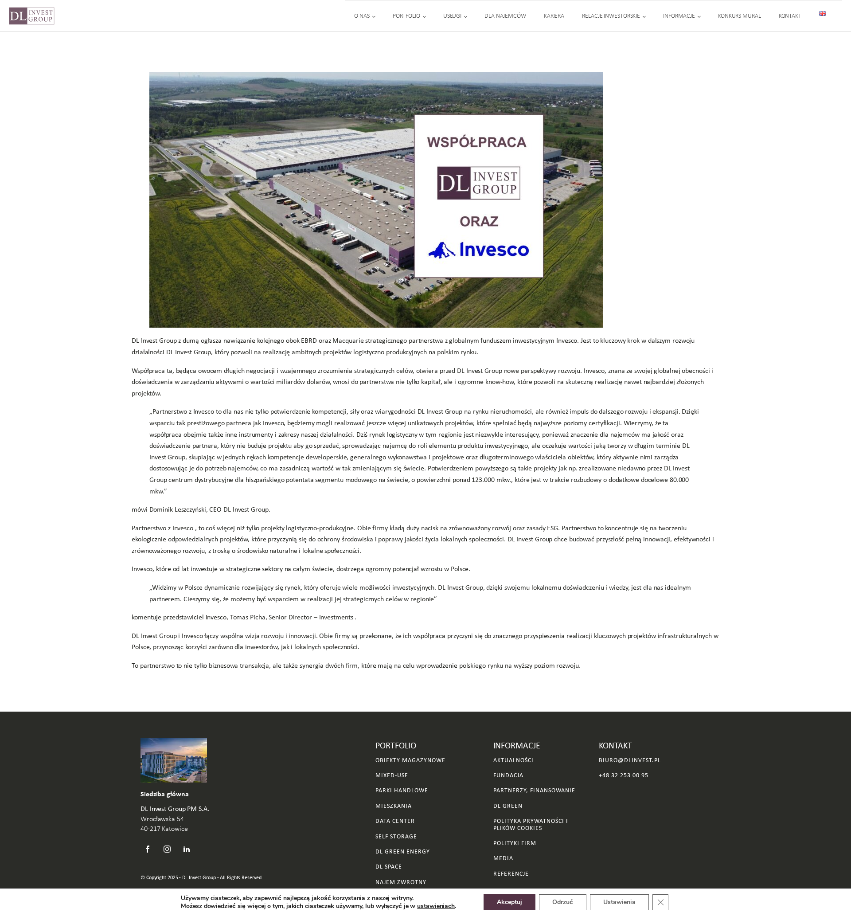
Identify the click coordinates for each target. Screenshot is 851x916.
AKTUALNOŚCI (513, 760)
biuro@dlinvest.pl (630, 760)
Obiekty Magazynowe (410, 760)
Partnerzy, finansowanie (534, 790)
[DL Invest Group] (32, 16)
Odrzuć (562, 902)
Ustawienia (619, 902)
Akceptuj (509, 902)
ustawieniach (436, 906)
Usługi (452, 16)
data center (395, 821)
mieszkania (393, 805)
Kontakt (790, 16)
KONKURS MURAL (739, 16)
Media (503, 858)
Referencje (511, 873)
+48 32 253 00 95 (623, 775)
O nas (362, 16)
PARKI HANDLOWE (401, 790)
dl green (508, 805)
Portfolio (406, 16)
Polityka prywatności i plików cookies (530, 824)
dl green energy (402, 851)
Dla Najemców (505, 16)
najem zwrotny (400, 882)
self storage (396, 836)
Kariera (554, 16)
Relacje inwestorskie (611, 16)
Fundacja (508, 775)
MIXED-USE (391, 775)
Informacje (679, 16)
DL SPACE (388, 866)
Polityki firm (514, 843)
